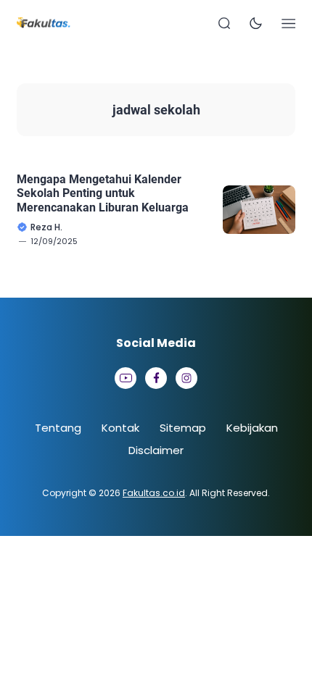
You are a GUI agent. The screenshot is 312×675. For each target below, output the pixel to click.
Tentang (58, 427)
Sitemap (183, 427)
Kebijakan (252, 427)
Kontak (120, 427)
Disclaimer (156, 450)
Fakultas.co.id (154, 493)
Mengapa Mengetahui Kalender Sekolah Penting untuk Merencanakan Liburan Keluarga (103, 193)
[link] (125, 378)
